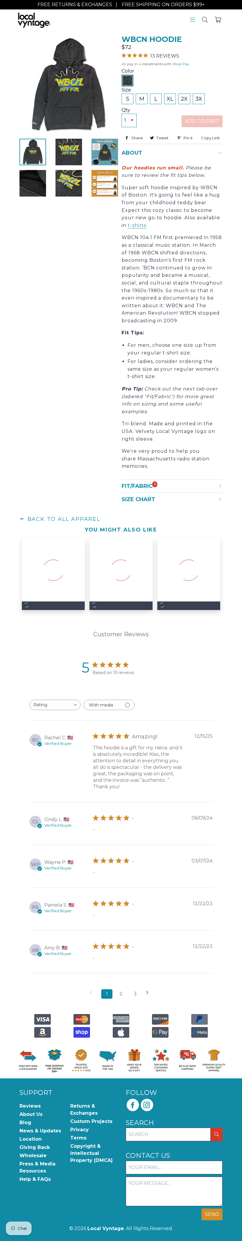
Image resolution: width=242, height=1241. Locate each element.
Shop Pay (181, 64)
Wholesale (33, 1155)
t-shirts (137, 225)
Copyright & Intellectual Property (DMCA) (91, 1153)
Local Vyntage (105, 1228)
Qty (126, 110)
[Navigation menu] (193, 20)
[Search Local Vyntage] (205, 20)
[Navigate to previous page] (92, 992)
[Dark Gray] (127, 80)
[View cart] (218, 20)
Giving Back (34, 1147)
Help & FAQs (35, 1179)
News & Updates (40, 1131)
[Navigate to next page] (149, 992)
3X (198, 99)
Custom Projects (91, 1121)
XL (170, 99)
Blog (25, 1122)
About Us (30, 1114)
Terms (78, 1138)
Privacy (79, 1129)
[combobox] (55, 705)
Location (30, 1139)
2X (184, 99)
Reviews (30, 1106)
